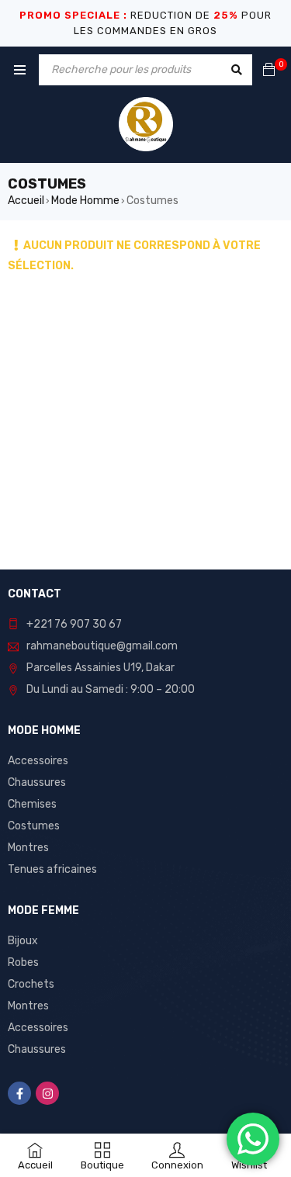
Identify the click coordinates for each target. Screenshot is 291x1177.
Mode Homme (85, 200)
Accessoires (38, 760)
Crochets (31, 984)
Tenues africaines (52, 869)
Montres (28, 847)
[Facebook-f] (19, 1093)
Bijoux (23, 940)
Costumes (34, 826)
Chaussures (37, 782)
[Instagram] (47, 1093)
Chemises (32, 804)
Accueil (26, 200)
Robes (23, 962)
